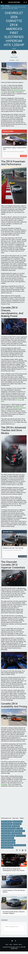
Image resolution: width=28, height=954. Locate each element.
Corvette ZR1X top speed (8, 831)
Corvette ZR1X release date (8, 835)
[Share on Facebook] (17, 850)
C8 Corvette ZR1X (21, 835)
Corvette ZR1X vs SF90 (7, 847)
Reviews (7, 5)
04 (4, 878)
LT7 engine (19, 828)
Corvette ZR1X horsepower (8, 840)
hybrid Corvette (17, 823)
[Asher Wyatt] (14, 53)
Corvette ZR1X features (19, 845)
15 (4, 856)
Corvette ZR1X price (16, 833)
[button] (1, 2)
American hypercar (6, 826)
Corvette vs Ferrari (20, 831)
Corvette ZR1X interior (7, 845)
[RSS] (25, 850)
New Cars (15, 818)
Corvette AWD (15, 826)
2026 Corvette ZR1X (6, 821)
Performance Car (6, 818)
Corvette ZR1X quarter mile (8, 842)
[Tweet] (19, 850)
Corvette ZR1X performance (8, 828)
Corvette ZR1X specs (7, 823)
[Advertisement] (14, 802)
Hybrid (22, 818)
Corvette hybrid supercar (7, 838)
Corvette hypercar (6, 833)
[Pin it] (22, 850)
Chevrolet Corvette (17, 821)
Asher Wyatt (14, 57)
